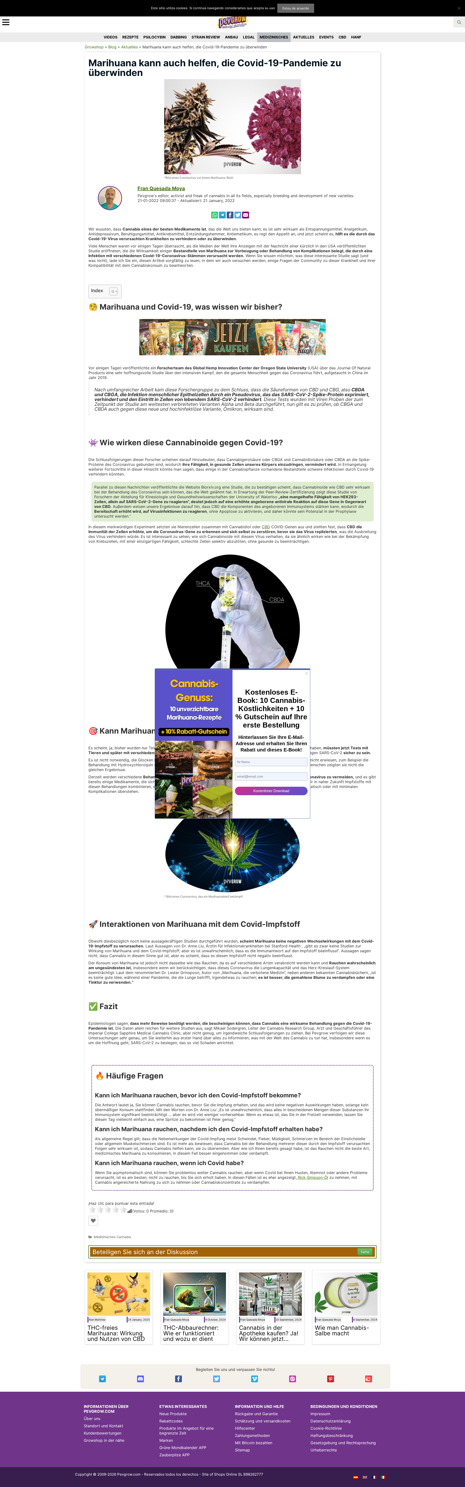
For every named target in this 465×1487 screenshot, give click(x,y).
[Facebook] (230, 215)
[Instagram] (292, 1378)
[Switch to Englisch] (365, 1477)
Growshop (94, 47)
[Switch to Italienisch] (383, 1477)
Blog (112, 47)
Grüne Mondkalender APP (182, 1447)
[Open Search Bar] (459, 22)
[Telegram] (222, 215)
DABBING (178, 37)
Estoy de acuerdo (295, 8)
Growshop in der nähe (104, 1440)
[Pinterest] (330, 1378)
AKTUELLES (303, 37)
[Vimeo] (254, 1378)
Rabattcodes (171, 1421)
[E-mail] (245, 215)
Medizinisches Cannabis (112, 1237)
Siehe (365, 1252)
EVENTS (326, 37)
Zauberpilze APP (174, 1454)
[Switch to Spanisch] (355, 1477)
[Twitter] (237, 215)
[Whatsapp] (214, 215)
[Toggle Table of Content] (111, 291)
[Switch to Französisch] (374, 1477)
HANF (356, 37)
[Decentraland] (368, 1378)
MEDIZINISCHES (274, 37)
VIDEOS (110, 37)
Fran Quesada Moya (161, 188)
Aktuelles (129, 47)
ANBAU (231, 37)
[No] (459, 8)
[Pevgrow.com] (232, 20)
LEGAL (249, 37)
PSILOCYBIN (154, 37)
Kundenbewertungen (102, 1433)
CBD (342, 37)
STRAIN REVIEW (206, 37)
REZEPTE (130, 37)
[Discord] (140, 1378)
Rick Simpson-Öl (312, 1177)
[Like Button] (93, 1220)
